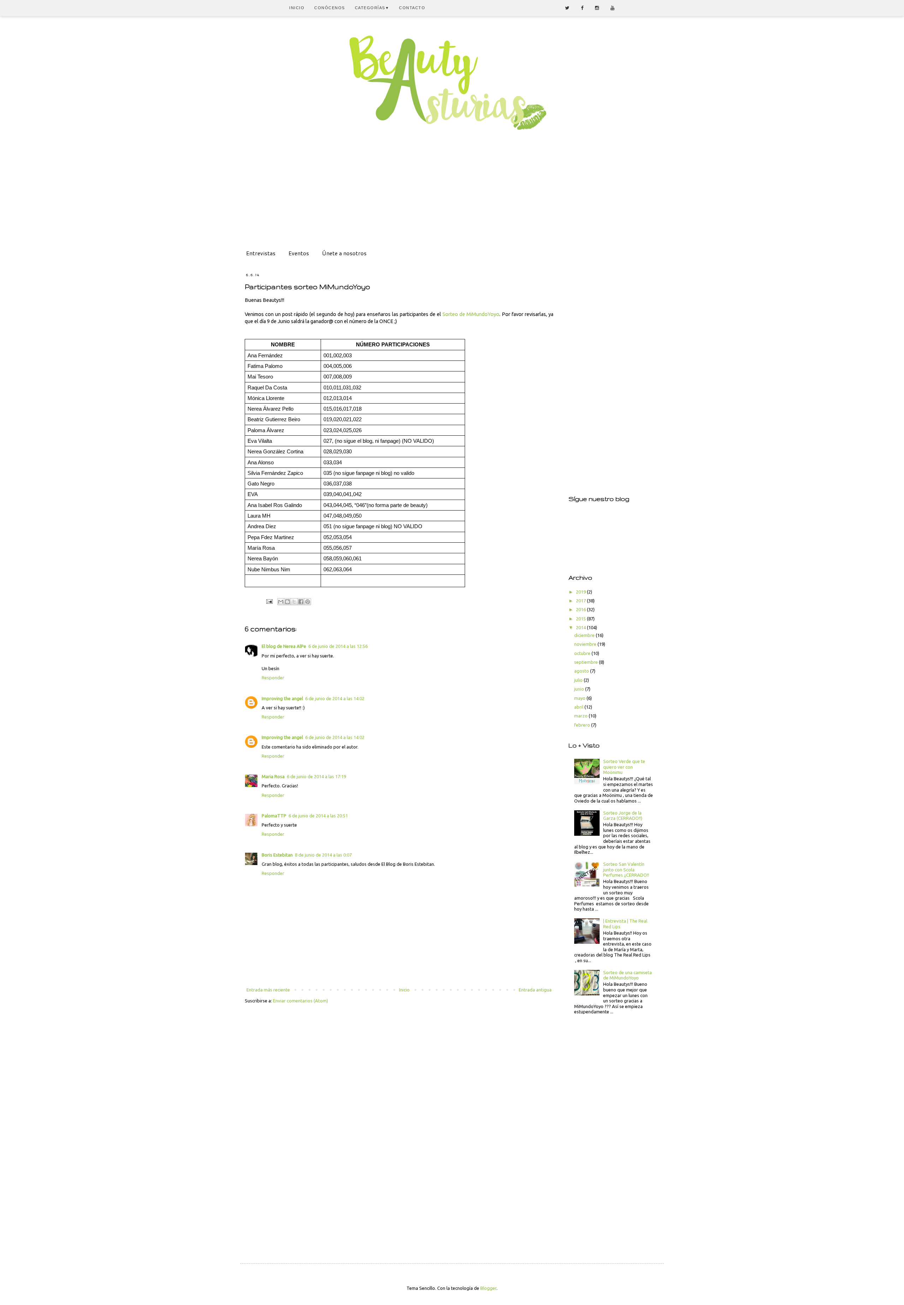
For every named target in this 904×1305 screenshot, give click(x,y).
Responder (273, 677)
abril (579, 706)
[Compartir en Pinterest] (307, 601)
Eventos (299, 253)
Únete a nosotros (344, 253)
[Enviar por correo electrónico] (280, 601)
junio (579, 688)
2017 (581, 600)
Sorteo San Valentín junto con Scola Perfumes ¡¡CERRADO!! (626, 869)
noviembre (585, 644)
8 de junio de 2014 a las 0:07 (323, 854)
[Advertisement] (452, 196)
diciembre (585, 635)
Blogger (488, 1288)
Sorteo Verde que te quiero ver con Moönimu (624, 767)
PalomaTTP (274, 815)
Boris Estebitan (277, 854)
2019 (581, 591)
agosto (582, 670)
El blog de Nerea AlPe (284, 646)
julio (579, 680)
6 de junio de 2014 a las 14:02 (334, 698)
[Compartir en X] (294, 601)
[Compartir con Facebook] (300, 601)
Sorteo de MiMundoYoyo (470, 314)
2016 (581, 609)
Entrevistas (260, 253)
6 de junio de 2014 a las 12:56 (338, 646)
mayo (580, 698)
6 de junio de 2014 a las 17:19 (316, 776)
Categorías (372, 8)
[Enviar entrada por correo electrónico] (269, 601)
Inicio (296, 8)
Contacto (412, 8)
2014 (581, 627)
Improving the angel (282, 698)
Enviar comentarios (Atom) (300, 1000)
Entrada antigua (535, 989)
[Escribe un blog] (287, 601)
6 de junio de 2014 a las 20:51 (318, 815)
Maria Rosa (273, 776)
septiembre (586, 662)
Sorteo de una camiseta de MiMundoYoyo (627, 975)
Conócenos (329, 8)
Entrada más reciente (268, 989)
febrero (582, 724)
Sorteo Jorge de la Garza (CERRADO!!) (622, 815)
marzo (581, 715)
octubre (582, 653)
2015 (581, 618)
